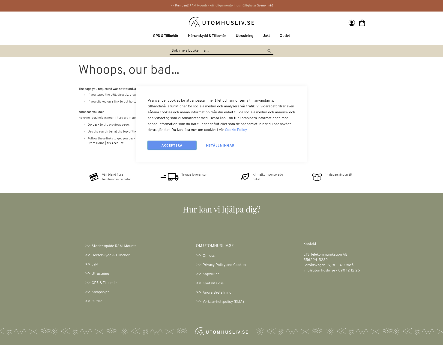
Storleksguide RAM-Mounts (114, 246)
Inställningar (219, 145)
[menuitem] (166, 36)
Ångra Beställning (217, 293)
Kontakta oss (213, 283)
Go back (93, 125)
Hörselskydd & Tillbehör (111, 255)
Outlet (97, 301)
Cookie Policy (236, 130)
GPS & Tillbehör (104, 283)
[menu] (221, 36)
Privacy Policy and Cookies (224, 265)
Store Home (96, 143)
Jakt (95, 264)
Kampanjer (100, 292)
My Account (115, 143)
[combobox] (221, 51)
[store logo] (151, 21)
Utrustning (100, 274)
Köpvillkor (211, 274)
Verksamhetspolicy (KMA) (223, 302)
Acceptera (172, 145)
